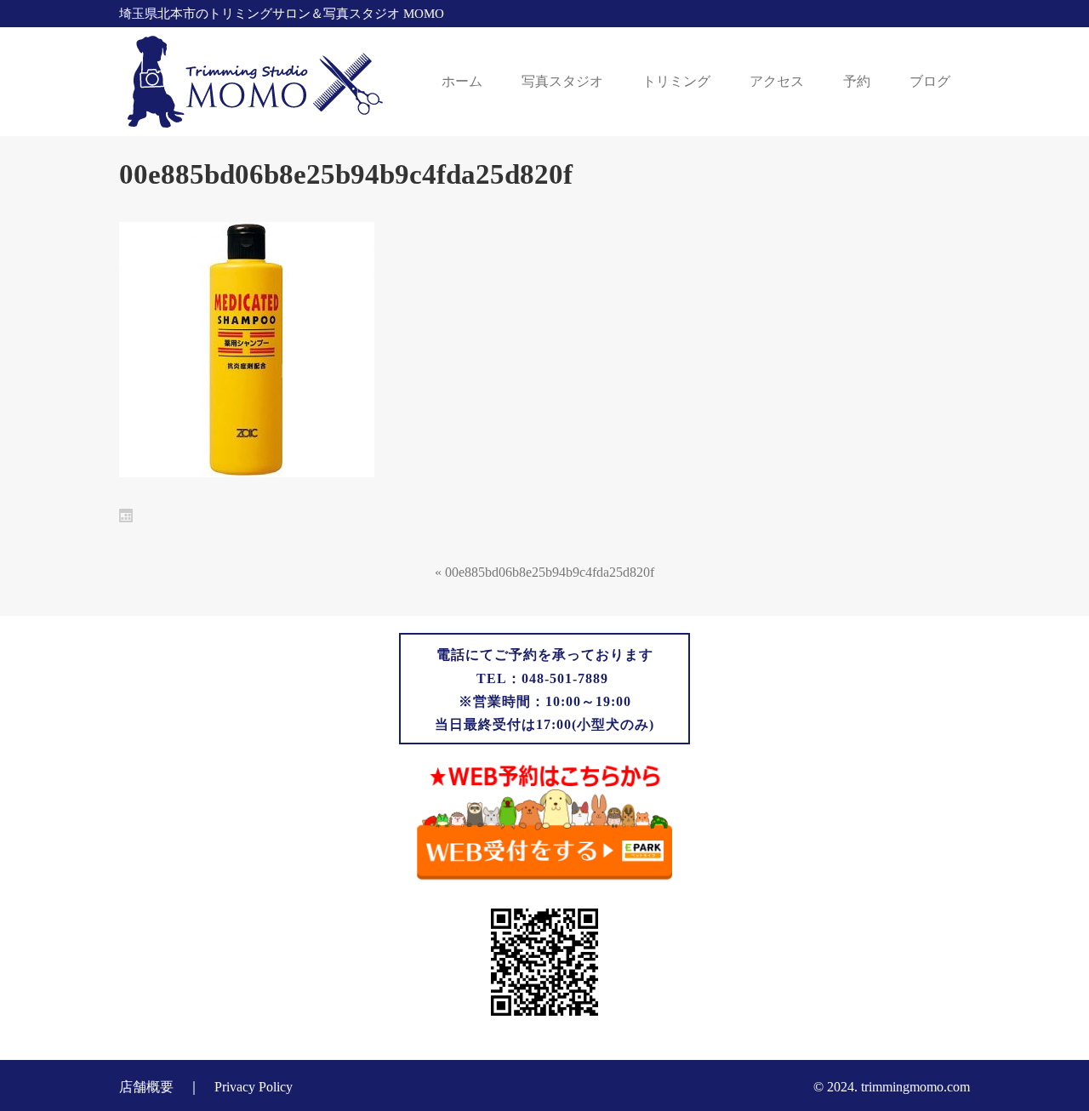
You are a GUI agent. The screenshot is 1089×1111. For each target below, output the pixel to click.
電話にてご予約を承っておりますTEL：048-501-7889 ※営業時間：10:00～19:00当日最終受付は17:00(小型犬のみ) (544, 689)
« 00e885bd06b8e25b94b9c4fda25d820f (544, 572)
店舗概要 (146, 1087)
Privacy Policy (253, 1087)
